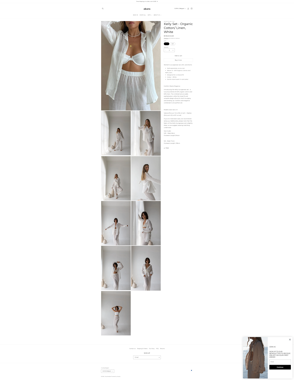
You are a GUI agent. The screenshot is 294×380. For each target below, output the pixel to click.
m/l (173, 44)
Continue (280, 367)
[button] (102, 8)
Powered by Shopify (115, 376)
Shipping (166, 38)
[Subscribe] (159, 357)
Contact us (132, 348)
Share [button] (167, 148)
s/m (166, 44)
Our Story (152, 348)
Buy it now (178, 60)
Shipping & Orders (142, 348)
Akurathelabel (108, 376)
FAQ (157, 348)
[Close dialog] (290, 339)
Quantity (166, 47)
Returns (162, 348)
